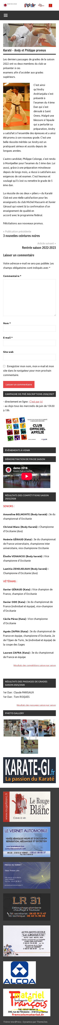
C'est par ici (36, 401)
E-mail (8, 337)
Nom (7, 323)
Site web (8, 351)
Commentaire (12, 275)
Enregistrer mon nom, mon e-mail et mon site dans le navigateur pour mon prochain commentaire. (28, 370)
